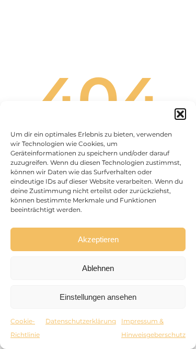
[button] (180, 114)
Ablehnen (98, 268)
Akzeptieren (98, 239)
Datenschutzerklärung (80, 321)
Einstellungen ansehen (98, 296)
